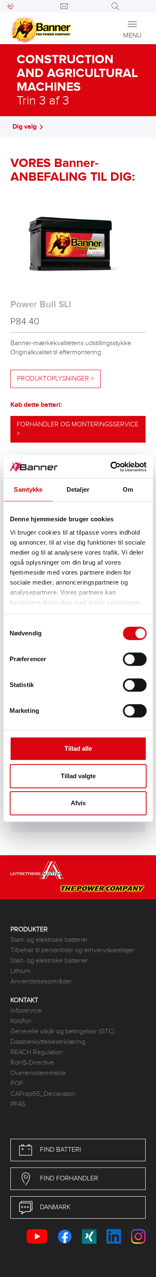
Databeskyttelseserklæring (47, 1042)
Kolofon (21, 1021)
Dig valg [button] (24, 127)
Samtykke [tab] (28, 489)
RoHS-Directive (32, 1063)
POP (16, 1084)
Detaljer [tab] (78, 489)
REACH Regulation (36, 1052)
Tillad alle (78, 748)
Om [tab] (128, 489)
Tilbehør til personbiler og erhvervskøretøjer (72, 950)
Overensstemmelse (38, 1073)
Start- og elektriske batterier (49, 940)
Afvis (78, 803)
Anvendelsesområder (41, 982)
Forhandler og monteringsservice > (78, 429)
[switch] (134, 659)
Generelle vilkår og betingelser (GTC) (62, 1032)
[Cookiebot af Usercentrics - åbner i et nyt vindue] (111, 466)
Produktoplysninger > (55, 379)
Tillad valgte (78, 775)
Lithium (20, 971)
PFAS (17, 1104)
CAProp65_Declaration (43, 1094)
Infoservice (26, 1011)
